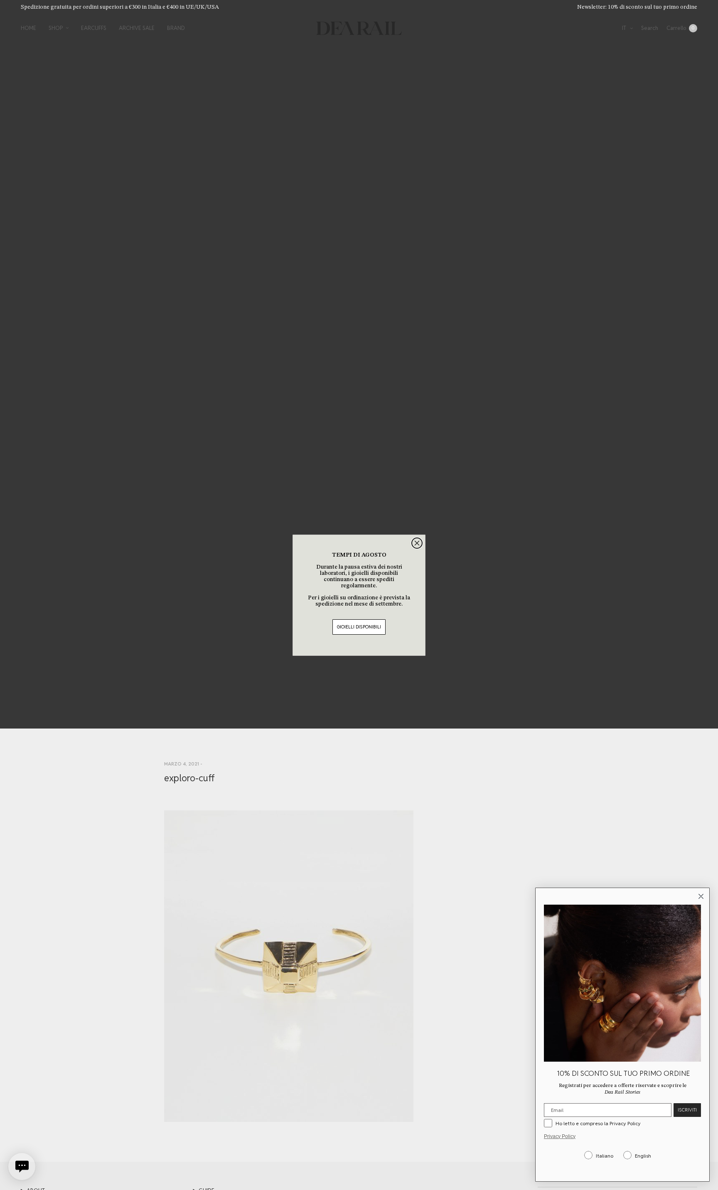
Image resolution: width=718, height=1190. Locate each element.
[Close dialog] (417, 543)
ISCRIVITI (687, 1110)
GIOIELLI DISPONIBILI (359, 627)
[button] (21, 1166)
